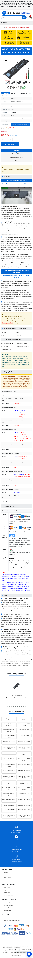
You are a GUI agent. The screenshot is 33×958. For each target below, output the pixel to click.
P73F (17, 332)
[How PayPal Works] (25, 933)
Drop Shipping (7, 910)
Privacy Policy (7, 877)
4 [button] (11, 706)
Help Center (7, 887)
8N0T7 (2, 335)
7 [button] (17, 706)
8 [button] (19, 706)
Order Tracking (7, 902)
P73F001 (3, 332)
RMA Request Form (8, 895)
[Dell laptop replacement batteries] (16, 12)
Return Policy (7, 892)
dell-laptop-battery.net (18, 946)
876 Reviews (12, 127)
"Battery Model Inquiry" (8, 323)
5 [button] (13, 706)
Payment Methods (8, 907)
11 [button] (25, 706)
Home (11, 26)
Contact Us (6, 918)
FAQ (5, 890)
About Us (6, 872)
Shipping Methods (8, 905)
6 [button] (15, 706)
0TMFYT (18, 335)
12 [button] (27, 706)
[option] (16, 69)
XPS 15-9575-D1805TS (22, 346)
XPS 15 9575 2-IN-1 (21, 343)
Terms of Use (7, 880)
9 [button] (21, 706)
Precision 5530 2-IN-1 (6, 349)
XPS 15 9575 (4, 346)
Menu (5, 23)
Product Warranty (8, 875)
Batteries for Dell (19, 26)
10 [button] (23, 706)
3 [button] (9, 706)
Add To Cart (11, 144)
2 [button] (7, 706)
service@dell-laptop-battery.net (12, 920)
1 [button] (5, 706)
